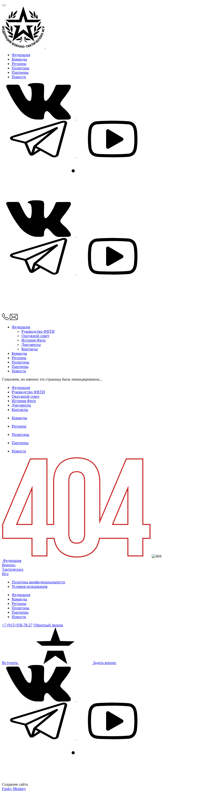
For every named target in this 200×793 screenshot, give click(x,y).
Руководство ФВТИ (38, 331)
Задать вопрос (104, 663)
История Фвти (33, 340)
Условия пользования (29, 586)
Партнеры (20, 72)
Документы (31, 345)
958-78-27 (17, 625)
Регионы (19, 64)
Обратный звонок (48, 625)
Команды (19, 59)
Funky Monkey (14, 789)
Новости (19, 77)
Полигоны (20, 68)
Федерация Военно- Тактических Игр (12, 567)
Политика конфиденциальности (38, 582)
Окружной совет (35, 336)
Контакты (29, 349)
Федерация (21, 55)
